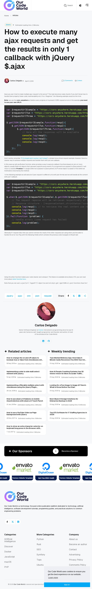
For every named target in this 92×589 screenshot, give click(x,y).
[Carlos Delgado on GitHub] (49, 341)
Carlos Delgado (46, 325)
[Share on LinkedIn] (79, 296)
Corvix (41, 330)
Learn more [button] (53, 578)
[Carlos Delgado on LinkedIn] (43, 341)
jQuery (8, 25)
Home (6, 16)
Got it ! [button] (67, 585)
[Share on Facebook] (68, 296)
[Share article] (85, 296)
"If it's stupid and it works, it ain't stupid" (34, 158)
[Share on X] (74, 296)
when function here (19, 279)
